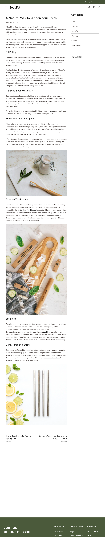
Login (72, 531)
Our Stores (58, 535)
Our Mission (58, 531)
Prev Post (8, 441)
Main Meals (75, 45)
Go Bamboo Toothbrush (26, 210)
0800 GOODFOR (94, 531)
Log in (99, 2)
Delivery (87, 2)
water (52, 111)
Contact (93, 2)
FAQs (89, 535)
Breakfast (75, 31)
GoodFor (14, 7)
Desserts (75, 36)
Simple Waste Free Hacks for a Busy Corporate (53, 437)
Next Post (64, 441)
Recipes (74, 26)
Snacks (74, 41)
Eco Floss (46, 332)
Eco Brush (60, 213)
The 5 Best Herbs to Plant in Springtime (18, 437)
